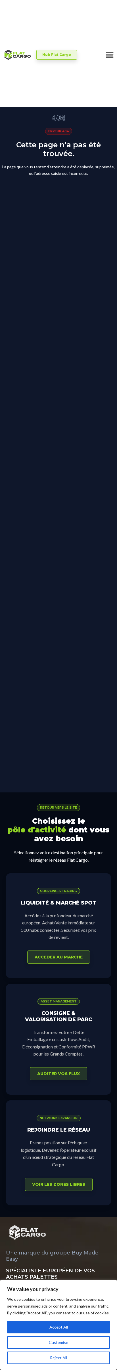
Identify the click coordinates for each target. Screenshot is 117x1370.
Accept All (58, 1327)
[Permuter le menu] (109, 55)
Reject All (58, 1357)
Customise (58, 1342)
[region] (58, 1325)
